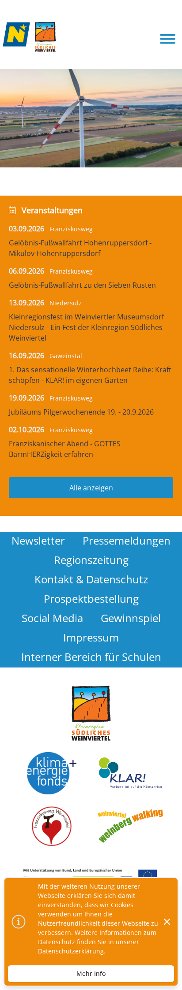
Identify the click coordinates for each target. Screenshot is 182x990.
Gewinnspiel (131, 618)
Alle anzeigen (91, 488)
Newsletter (38, 540)
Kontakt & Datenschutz (91, 579)
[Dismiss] (167, 922)
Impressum (91, 637)
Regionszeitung (91, 559)
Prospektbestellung (91, 598)
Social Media (52, 618)
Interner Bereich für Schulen (91, 656)
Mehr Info (91, 973)
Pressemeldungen (127, 540)
